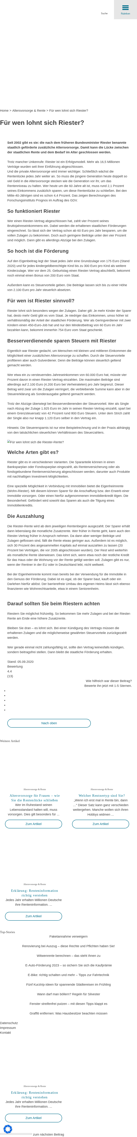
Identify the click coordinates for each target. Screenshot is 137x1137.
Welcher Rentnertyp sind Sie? (102, 795)
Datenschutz (9, 1023)
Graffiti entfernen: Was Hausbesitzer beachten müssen (68, 1013)
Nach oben (49, 723)
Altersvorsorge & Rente (28, 110)
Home (4, 110)
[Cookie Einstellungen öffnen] (8, 1132)
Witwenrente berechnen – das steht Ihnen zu (68, 956)
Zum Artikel (34, 824)
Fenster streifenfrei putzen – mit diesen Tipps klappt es (68, 1004)
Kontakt (5, 1032)
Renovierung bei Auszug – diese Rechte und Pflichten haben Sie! (68, 946)
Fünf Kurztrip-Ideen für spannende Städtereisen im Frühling (68, 984)
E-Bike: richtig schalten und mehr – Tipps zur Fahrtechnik (68, 975)
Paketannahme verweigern (68, 936)
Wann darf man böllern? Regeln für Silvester (68, 994)
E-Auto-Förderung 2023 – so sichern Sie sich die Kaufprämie (68, 965)
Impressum (8, 1028)
